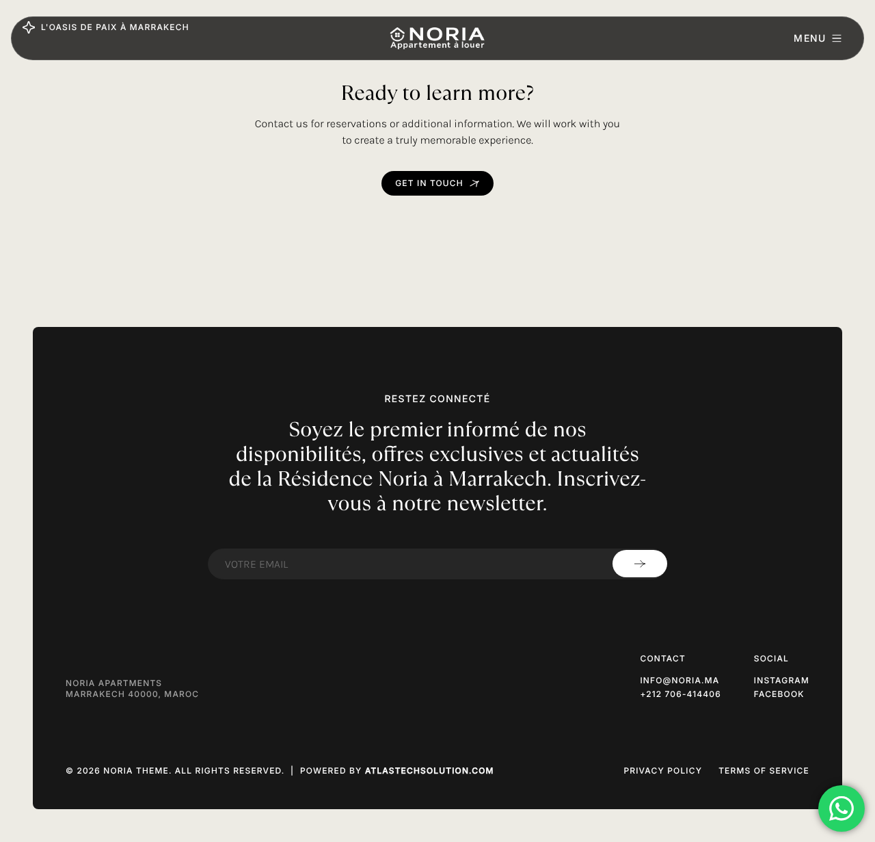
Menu (810, 38)
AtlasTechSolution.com (429, 770)
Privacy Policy (662, 770)
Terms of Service (763, 770)
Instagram (781, 680)
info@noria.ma (679, 680)
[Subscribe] (639, 563)
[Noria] (437, 38)
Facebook (779, 694)
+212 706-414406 (680, 694)
